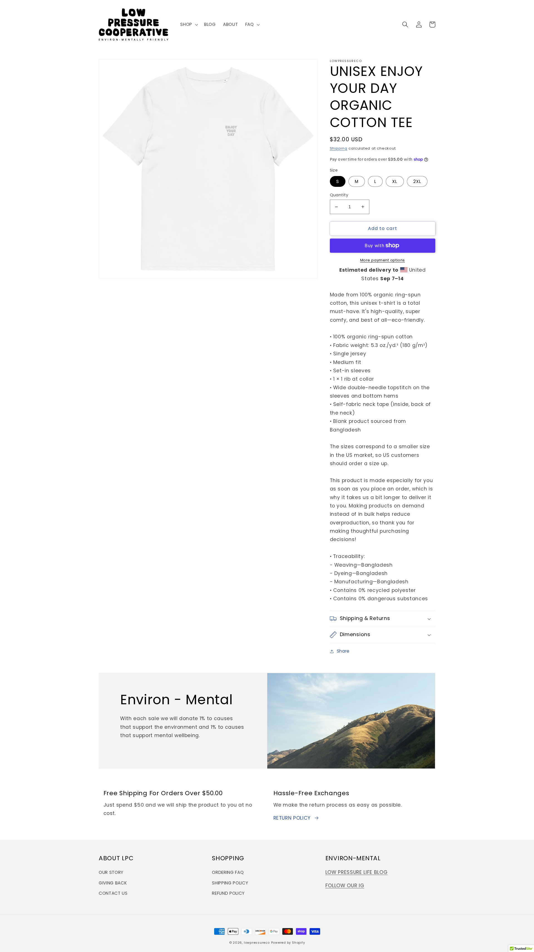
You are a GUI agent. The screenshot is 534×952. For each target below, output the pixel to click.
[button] (189, 24)
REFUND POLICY (228, 893)
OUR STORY (111, 872)
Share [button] (343, 651)
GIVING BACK (113, 883)
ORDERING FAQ (228, 872)
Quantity (339, 195)
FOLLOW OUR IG (344, 885)
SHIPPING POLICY (230, 883)
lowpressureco (257, 942)
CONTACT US (113, 893)
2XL (417, 181)
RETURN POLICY (292, 818)
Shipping (338, 148)
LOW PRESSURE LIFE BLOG (356, 872)
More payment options (382, 260)
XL (394, 181)
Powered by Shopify (288, 942)
